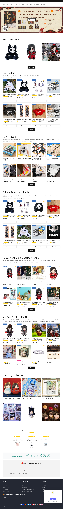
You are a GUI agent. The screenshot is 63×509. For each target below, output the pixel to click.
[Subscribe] (40, 470)
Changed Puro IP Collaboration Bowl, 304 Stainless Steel (52, 120)
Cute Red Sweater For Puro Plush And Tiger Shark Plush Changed (38, 120)
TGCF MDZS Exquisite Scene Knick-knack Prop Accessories (53, 361)
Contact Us (44, 487)
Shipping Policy (6, 487)
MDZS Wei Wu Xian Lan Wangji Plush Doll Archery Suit (53, 339)
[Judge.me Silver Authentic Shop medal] (40, 455)
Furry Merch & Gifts (27, 398)
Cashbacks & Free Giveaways (28, 489)
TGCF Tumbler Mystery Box (8, 302)
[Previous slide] (28, 34)
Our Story (43, 489)
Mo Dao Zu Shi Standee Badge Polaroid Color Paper (23, 361)
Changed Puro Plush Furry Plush (23, 94)
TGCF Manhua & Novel (47, 398)
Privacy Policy (5, 489)
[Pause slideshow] (35, 34)
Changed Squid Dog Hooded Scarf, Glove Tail (9, 95)
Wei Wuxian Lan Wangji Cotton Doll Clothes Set (9, 361)
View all (31, 129)
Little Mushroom (7, 423)
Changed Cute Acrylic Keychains (38, 94)
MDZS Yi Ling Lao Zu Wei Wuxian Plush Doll (23, 339)
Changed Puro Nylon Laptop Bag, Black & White (53, 179)
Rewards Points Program (46, 485)
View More (31, 67)
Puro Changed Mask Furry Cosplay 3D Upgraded (53, 241)
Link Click (44, 423)
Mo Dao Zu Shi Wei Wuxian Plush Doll (9, 339)
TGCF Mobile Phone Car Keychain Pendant (23, 303)
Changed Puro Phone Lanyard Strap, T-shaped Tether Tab (52, 159)
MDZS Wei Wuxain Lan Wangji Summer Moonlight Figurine (37, 339)
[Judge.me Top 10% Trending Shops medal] (48, 455)
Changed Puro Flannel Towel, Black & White (38, 179)
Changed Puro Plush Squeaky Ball (38, 215)
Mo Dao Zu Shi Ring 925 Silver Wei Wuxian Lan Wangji (38, 361)
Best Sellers (24, 487)
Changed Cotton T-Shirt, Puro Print (24, 158)
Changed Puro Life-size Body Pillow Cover (24, 120)
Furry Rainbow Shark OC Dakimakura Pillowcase (36, 159)
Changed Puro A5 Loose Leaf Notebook (8, 159)
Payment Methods (6, 485)
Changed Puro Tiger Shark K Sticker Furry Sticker (53, 95)
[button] (27, 4)
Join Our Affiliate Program (27, 491)
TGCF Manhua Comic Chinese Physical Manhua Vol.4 (52, 303)
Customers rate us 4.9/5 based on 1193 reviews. (18, 473)
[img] (31, 432)
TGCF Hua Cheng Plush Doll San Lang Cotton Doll (52, 281)
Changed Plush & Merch (9, 63)
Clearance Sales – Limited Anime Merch (11, 399)
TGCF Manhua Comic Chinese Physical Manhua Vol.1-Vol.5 (23, 281)
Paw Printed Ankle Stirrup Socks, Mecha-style (23, 179)
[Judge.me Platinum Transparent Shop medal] (31, 455)
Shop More (31, 19)
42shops (6, 506)
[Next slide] (32, 34)
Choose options (38, 100)
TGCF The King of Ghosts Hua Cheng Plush (8, 281)
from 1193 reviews (31, 433)
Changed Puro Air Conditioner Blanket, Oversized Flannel (8, 179)
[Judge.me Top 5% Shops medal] (44, 455)
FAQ (23, 485)
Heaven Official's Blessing (28, 63)
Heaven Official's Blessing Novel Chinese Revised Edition (38, 281)
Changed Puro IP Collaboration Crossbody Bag (9, 120)
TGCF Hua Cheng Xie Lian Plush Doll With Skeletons (38, 303)
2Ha (23, 423)
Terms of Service (6, 491)
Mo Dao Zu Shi (45, 63)
